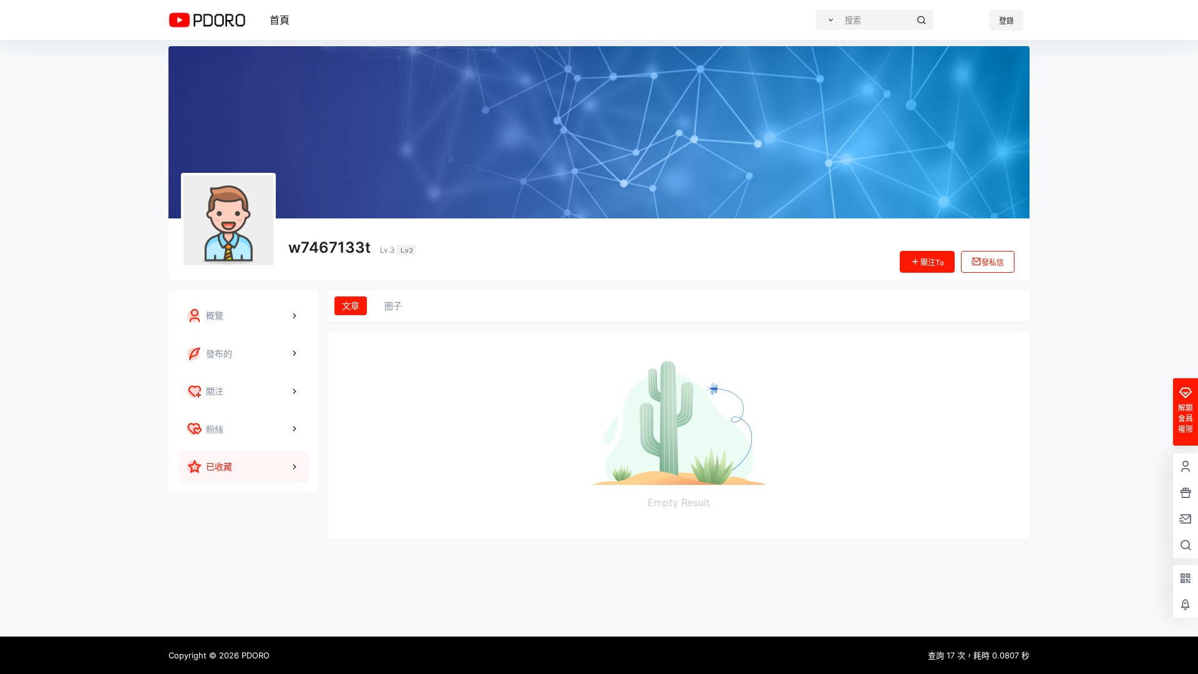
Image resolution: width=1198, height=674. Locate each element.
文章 (350, 305)
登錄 (1006, 21)
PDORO (254, 655)
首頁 (280, 20)
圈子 (393, 305)
